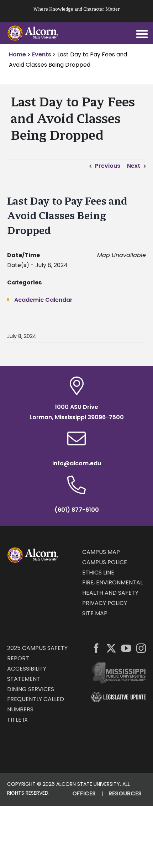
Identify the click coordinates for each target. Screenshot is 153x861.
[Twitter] (111, 648)
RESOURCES (125, 793)
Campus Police (104, 562)
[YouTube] (126, 648)
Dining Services (30, 689)
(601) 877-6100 (76, 510)
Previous (107, 166)
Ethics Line (98, 572)
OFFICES (84, 793)
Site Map (94, 613)
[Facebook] (96, 648)
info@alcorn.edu (76, 463)
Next (133, 166)
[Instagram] (141, 648)
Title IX (17, 720)
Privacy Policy (104, 603)
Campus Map (101, 552)
